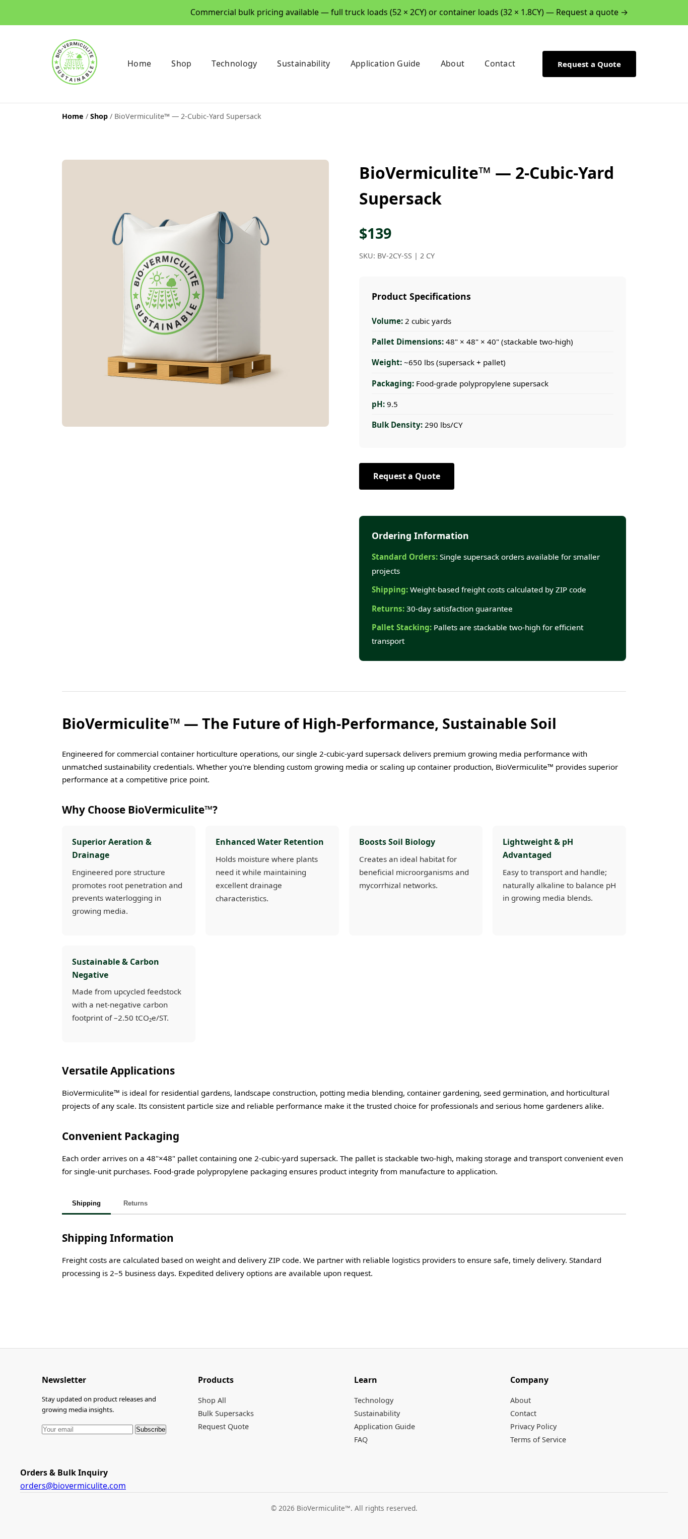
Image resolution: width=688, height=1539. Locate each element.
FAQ (361, 1439)
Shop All (212, 1400)
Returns (135, 1203)
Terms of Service (538, 1439)
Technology (234, 63)
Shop (181, 63)
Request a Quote (589, 63)
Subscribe (150, 1429)
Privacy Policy (533, 1426)
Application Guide (386, 63)
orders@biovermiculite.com (73, 1485)
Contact (500, 63)
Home (139, 63)
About (453, 63)
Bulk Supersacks (226, 1413)
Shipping (86, 1203)
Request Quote (223, 1426)
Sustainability (303, 63)
